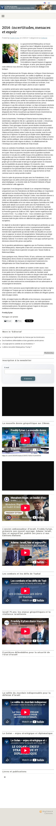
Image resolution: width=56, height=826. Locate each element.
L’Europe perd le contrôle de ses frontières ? (18, 344)
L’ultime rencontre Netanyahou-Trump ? (17, 347)
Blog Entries (47, 811)
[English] (45, 3)
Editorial (44, 38)
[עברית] (49, 3)
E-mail (6, 367)
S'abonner (28, 378)
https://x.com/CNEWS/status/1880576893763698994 (21, 456)
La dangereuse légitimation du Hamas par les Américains (23, 337)
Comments (48, 813)
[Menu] (3, 16)
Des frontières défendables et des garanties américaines (23, 341)
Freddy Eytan (14, 38)
